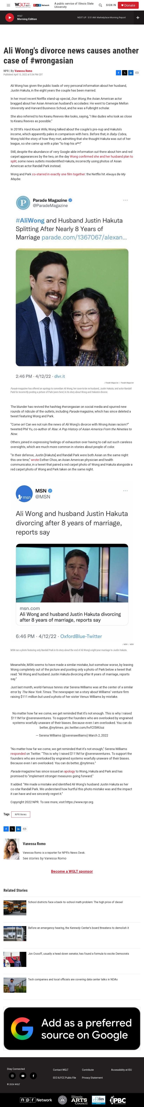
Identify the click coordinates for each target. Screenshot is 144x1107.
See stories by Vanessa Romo (44, 858)
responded (18, 753)
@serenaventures (38, 718)
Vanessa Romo (23, 71)
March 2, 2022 (98, 735)
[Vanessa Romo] (11, 849)
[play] (9, 18)
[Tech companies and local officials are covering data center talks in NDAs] (15, 985)
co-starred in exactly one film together (58, 174)
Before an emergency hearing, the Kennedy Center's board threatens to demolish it (78, 928)
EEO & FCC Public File (64, 1077)
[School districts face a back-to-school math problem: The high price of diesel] (15, 907)
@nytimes (56, 727)
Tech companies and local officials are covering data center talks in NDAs (73, 979)
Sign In (111, 5)
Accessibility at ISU (121, 1070)
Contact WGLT (60, 1070)
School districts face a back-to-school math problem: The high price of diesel (75, 902)
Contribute (88, 1070)
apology (69, 771)
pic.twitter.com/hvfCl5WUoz (84, 727)
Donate (129, 5)
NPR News (21, 814)
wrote (35, 460)
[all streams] (139, 18)
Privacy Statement (92, 1077)
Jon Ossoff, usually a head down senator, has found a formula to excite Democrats (78, 953)
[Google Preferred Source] (72, 1028)
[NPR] (36, 1100)
